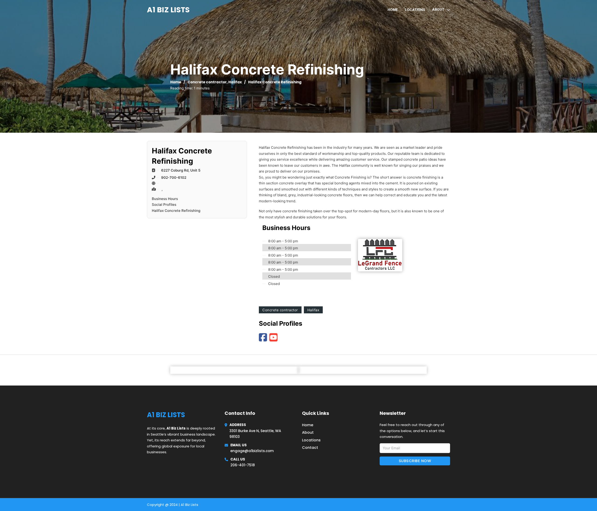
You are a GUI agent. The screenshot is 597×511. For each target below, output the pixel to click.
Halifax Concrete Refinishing (176, 210)
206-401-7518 (242, 465)
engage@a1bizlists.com (252, 450)
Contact (310, 447)
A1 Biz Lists (168, 9)
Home (393, 10)
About (308, 432)
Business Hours (165, 198)
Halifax (235, 82)
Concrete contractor (207, 82)
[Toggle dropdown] (448, 10)
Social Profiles (164, 204)
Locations (415, 10)
